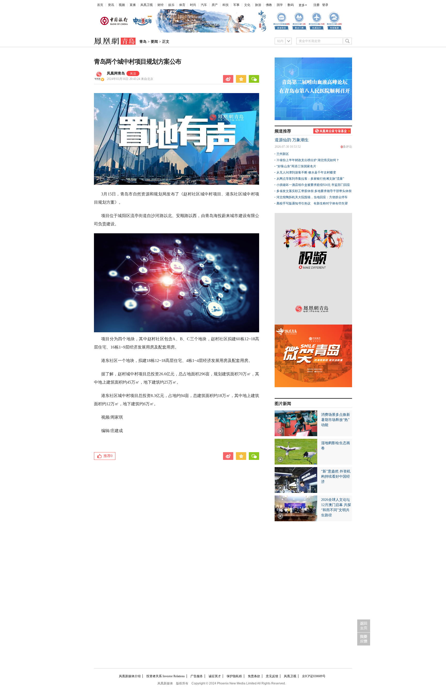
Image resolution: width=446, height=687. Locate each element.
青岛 (143, 42)
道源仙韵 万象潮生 (292, 140)
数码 (291, 5)
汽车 (204, 5)
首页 (100, 5)
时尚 (193, 5)
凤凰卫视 (146, 5)
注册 (316, 5)
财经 (160, 5)
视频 (122, 5)
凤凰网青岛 (116, 73)
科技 (225, 5)
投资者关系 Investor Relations (165, 676)
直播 (133, 5)
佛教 (269, 5)
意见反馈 (272, 676)
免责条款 (254, 676)
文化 (247, 5)
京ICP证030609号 (313, 676)
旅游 (258, 5)
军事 (236, 5)
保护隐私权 (234, 676)
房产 (215, 5)
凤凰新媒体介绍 (130, 676)
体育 (182, 5)
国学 (280, 5)
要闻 (154, 42)
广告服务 (196, 676)
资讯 (111, 5)
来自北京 (130, 79)
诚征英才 (215, 676)
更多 (302, 5)
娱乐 (171, 5)
